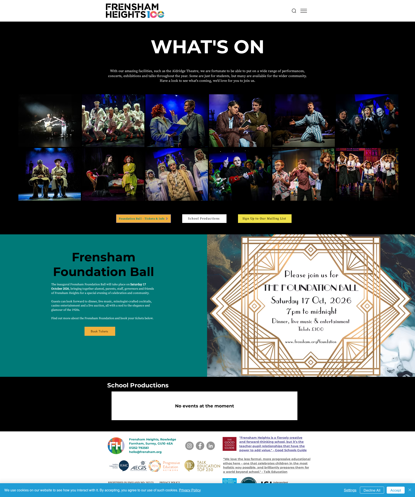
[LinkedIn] (210, 446)
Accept (395, 490)
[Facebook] (200, 446)
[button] (303, 11)
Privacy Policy (190, 490)
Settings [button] (350, 490)
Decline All (372, 490)
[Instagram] (189, 446)
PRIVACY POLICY (170, 482)
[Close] (409, 490)
